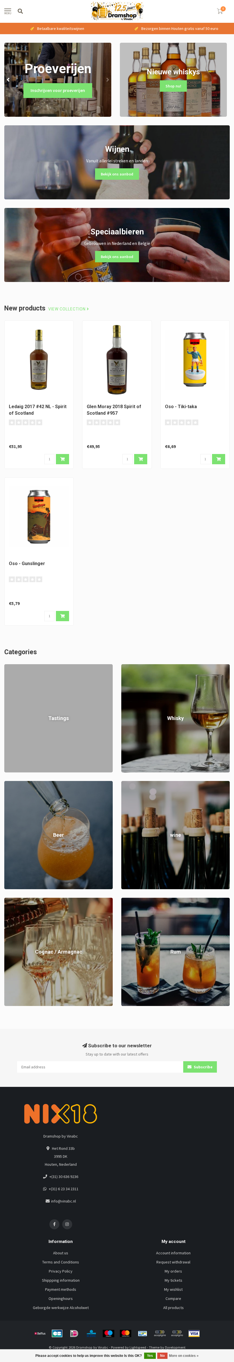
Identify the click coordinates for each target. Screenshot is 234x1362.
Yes (150, 1356)
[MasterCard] (125, 1333)
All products (173, 1307)
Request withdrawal (173, 1262)
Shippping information (61, 1280)
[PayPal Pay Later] (177, 1333)
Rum (125, 900)
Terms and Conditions (60, 1262)
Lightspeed (138, 1347)
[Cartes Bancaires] (57, 1333)
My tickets (173, 1280)
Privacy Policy (60, 1271)
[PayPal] (160, 1333)
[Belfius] (40, 1333)
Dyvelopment (175, 1347)
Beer (8, 783)
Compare (173, 1298)
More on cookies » (184, 1356)
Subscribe (203, 1066)
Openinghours (61, 1298)
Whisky (127, 667)
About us (60, 1252)
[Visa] (194, 1333)
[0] (220, 12)
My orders (173, 1271)
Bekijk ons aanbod (117, 174)
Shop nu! (173, 86)
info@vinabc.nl (63, 1201)
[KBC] (91, 1333)
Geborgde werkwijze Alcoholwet (61, 1307)
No (162, 1356)
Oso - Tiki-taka (181, 406)
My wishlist (173, 1289)
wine (125, 783)
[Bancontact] (143, 1333)
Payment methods (60, 1289)
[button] (8, 80)
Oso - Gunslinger (27, 563)
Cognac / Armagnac (20, 900)
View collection (67, 309)
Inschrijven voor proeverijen (58, 90)
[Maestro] (108, 1333)
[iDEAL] (74, 1333)
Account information (173, 1252)
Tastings (11, 667)
